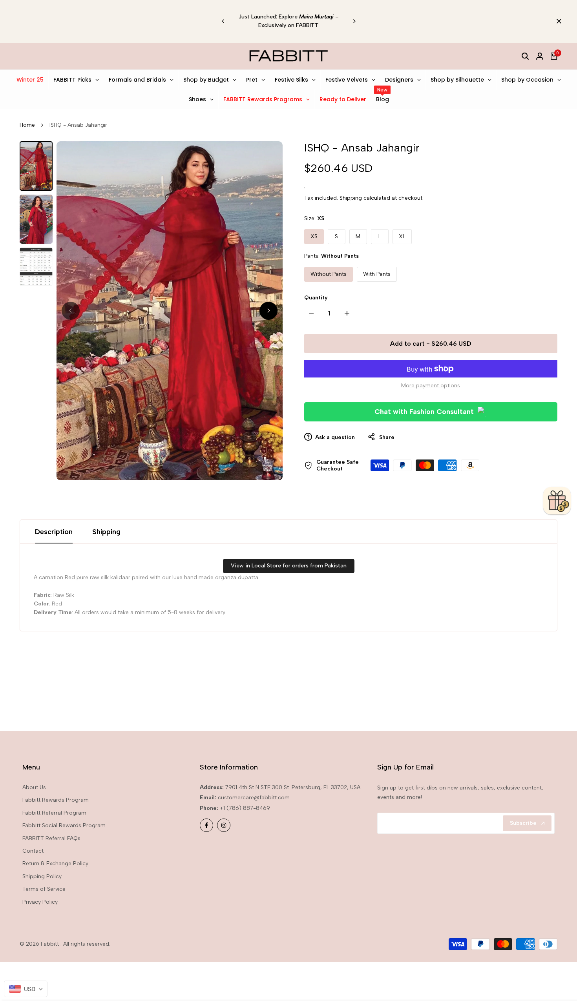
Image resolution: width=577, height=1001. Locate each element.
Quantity (316, 297)
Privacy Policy (40, 902)
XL (402, 236)
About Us (34, 787)
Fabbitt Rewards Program (55, 800)
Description (54, 531)
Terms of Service (44, 889)
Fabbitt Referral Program (54, 813)
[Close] (557, 21)
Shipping (351, 198)
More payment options (430, 385)
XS (314, 236)
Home (27, 125)
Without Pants (328, 274)
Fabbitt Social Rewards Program (64, 825)
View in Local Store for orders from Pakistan (289, 565)
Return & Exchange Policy (55, 863)
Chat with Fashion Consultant (424, 411)
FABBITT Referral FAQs (51, 838)
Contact (33, 851)
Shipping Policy (42, 876)
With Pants (377, 274)
